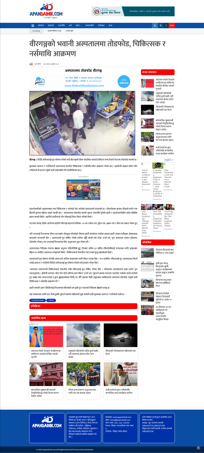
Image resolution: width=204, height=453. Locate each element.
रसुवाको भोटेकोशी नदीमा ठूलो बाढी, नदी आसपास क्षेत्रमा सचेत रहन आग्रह (83, 354)
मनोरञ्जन (101, 25)
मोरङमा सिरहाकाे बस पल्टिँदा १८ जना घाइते (165, 251)
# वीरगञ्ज (51, 300)
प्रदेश (78, 25)
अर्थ (70, 25)
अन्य (110, 25)
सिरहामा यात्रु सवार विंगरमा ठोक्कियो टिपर (164, 283)
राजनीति (61, 25)
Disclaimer (89, 449)
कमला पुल (69, 30)
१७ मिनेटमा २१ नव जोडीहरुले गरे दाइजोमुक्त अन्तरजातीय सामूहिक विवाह (163, 313)
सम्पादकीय (89, 25)
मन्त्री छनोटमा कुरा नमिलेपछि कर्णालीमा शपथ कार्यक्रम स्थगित (119, 391)
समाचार (51, 25)
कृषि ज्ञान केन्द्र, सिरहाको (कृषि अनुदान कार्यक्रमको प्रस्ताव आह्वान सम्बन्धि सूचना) (165, 269)
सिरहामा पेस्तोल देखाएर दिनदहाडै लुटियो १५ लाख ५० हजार (164, 298)
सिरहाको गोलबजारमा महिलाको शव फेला (121, 352)
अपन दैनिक (38, 64)
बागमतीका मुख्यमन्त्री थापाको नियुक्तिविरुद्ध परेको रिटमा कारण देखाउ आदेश (45, 393)
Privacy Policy (78, 449)
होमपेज (41, 25)
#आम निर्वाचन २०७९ (54, 30)
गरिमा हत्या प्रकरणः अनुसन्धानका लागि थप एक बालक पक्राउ (82, 391)
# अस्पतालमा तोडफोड (38, 300)
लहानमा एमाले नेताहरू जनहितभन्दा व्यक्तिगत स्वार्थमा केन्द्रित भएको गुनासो (46, 354)
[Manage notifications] (198, 448)
